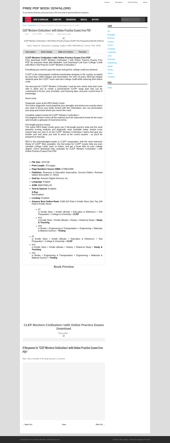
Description (30, 52)
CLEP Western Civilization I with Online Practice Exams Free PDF (57, 30)
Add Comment (37, 34)
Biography (111, 35)
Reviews (82, 52)
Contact (107, 2)
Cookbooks (112, 52)
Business (111, 38)
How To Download (40, 19)
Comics (110, 45)
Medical (84, 19)
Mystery (95, 19)
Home (28, 19)
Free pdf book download (47, 8)
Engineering (71, 19)
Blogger (139, 439)
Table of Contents (65, 52)
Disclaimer (118, 2)
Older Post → (100, 424)
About (145, 2)
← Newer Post (27, 424)
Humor (110, 73)
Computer (57, 19)
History (110, 70)
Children (111, 42)
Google (147, 439)
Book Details (46, 52)
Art (109, 31)
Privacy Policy (133, 2)
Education (111, 59)
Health (110, 66)
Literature (111, 77)
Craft (109, 56)
